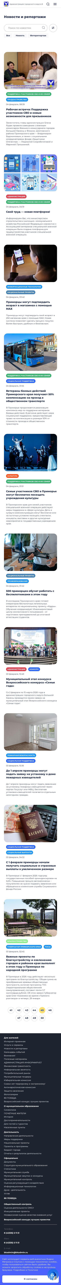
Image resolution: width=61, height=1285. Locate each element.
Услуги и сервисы (13, 1045)
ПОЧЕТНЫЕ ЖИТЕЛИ (15, 1113)
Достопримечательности (17, 1120)
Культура (12, 476)
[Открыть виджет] (53, 1274)
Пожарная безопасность (21, 755)
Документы (10, 1162)
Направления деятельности (18, 1135)
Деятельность (11, 1132)
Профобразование (17, 581)
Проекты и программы (16, 1146)
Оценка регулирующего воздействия (24, 1183)
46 (50, 1010)
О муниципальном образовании (21, 1106)
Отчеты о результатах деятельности (22, 1153)
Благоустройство (17, 941)
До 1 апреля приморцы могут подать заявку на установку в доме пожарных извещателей (31, 774)
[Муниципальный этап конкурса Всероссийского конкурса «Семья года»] (30, 645)
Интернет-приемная (14, 1041)
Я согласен (30, 1279)
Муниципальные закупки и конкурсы (23, 1176)
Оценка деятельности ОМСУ (19, 1208)
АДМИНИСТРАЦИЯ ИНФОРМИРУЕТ (23, 1062)
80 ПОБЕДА (10, 1098)
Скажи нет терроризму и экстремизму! (24, 1084)
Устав (7, 1193)
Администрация (16, 196)
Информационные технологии (24, 287)
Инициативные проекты (17, 1211)
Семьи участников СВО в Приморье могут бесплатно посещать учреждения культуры (31, 495)
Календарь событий (14, 1052)
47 (18, 1018)
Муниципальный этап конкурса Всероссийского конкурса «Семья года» (30, 682)
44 (34, 1010)
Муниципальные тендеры (17, 1076)
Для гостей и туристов (16, 1124)
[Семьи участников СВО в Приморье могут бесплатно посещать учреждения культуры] (30, 452)
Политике (33, 1270)
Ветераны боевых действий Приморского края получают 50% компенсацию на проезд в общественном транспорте (30, 396)
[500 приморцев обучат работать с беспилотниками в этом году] (30, 552)
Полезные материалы (15, 1059)
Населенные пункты (14, 1127)
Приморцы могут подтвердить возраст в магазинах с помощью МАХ (29, 305)
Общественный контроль (17, 1204)
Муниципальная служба (16, 1172)
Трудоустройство (17, 100)
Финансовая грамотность (17, 1066)
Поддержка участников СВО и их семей (28, 94)
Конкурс (34, 669)
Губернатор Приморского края (24, 947)
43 (26, 1010)
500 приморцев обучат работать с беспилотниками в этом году (30, 592)
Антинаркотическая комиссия (19, 1087)
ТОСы (48, 947)
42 (18, 1010)
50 (42, 1018)
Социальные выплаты (19, 852)
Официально (11, 1158)
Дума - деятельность (14, 1190)
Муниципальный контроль (18, 1179)
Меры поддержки (13, 1139)
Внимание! (9, 1055)
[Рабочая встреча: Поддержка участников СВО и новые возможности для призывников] (30, 70)
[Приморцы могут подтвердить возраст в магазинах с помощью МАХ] (30, 263)
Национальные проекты (20, 292)
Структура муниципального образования (25, 1165)
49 (34, 1018)
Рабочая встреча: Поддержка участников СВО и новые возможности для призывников (28, 113)
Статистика (10, 1169)
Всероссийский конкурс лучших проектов (26, 1101)
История (8, 1117)
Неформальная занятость (17, 1069)
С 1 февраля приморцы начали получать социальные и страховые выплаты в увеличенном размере (31, 866)
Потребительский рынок (17, 1073)
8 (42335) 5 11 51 (11, 1233)
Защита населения (14, 1091)
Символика (10, 1110)
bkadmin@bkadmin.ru (16, 1252)
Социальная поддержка (20, 381)
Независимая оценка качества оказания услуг (28, 1215)
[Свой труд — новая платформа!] (30, 173)
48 (26, 1018)
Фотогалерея (11, 1094)
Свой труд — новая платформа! (28, 211)
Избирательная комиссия (17, 1080)
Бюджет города (12, 1150)
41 (11, 1010)
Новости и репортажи (16, 1048)
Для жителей (11, 1038)
